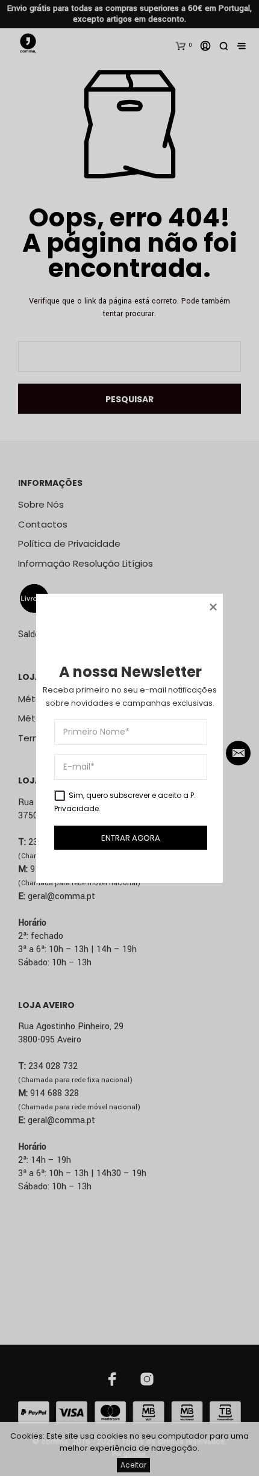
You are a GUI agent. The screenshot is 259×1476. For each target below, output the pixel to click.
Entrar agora (130, 837)
